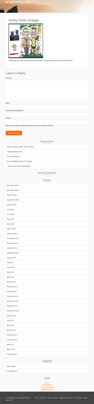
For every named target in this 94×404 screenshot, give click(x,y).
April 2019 (10, 277)
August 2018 (11, 315)
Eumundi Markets (13, 156)
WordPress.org (47, 389)
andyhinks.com (17, 1)
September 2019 (13, 253)
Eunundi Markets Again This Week (19, 161)
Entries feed (47, 385)
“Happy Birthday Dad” (15, 151)
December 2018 (13, 296)
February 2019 (12, 286)
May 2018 (10, 325)
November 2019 (13, 243)
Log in (47, 382)
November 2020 (13, 190)
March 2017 (11, 349)
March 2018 (11, 330)
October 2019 (12, 248)
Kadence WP (9, 400)
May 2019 (10, 272)
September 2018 (13, 311)
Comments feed (47, 387)
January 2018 (12, 339)
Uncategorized (12, 371)
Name (8, 103)
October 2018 (12, 306)
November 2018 (13, 301)
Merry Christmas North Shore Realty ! (20, 147)
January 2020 (12, 233)
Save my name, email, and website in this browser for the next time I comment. (29, 125)
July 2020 (10, 209)
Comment (9, 78)
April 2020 (10, 224)
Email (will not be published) (15, 110)
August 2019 (11, 257)
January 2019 (12, 291)
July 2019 (10, 262)
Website (8, 118)
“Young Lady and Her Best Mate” (19, 166)
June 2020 (11, 214)
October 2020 (12, 195)
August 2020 (11, 204)
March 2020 (11, 229)
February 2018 (12, 335)
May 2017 (10, 344)
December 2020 (13, 185)
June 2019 (11, 267)
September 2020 (13, 200)
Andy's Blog (11, 366)
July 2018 (10, 320)
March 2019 (11, 282)
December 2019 (13, 238)
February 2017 (12, 354)
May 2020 (10, 219)
